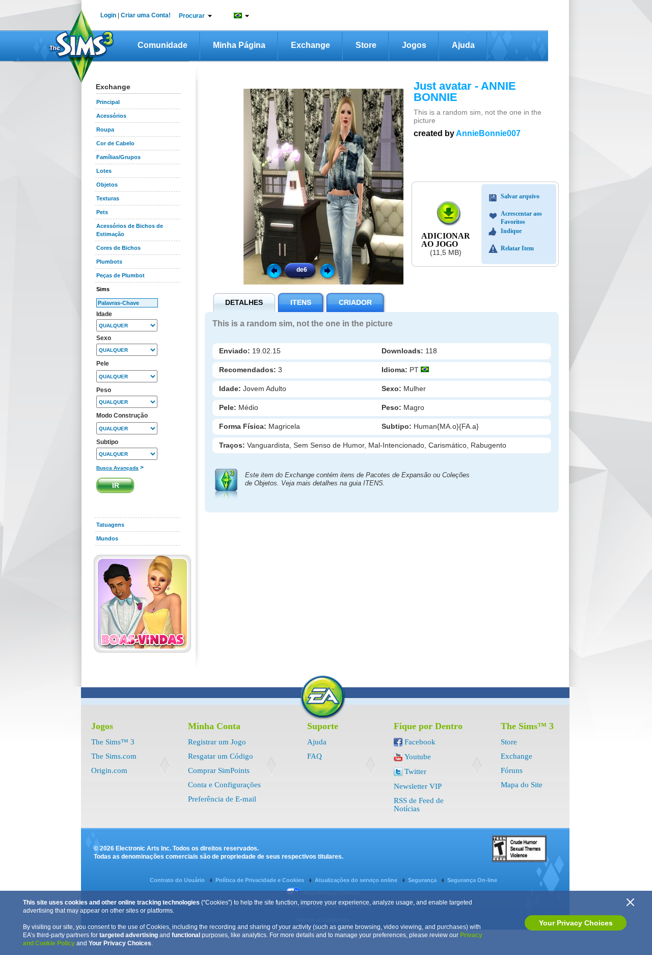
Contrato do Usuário (178, 880)
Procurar (192, 15)
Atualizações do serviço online (357, 880)
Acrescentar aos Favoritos (521, 215)
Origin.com (109, 770)
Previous (273, 270)
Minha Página (239, 45)
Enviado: (235, 351)
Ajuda (463, 45)
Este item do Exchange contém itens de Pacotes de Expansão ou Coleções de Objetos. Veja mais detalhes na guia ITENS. (357, 479)
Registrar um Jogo (217, 742)
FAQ (314, 756)
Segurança (423, 880)
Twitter (415, 771)
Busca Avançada (117, 468)
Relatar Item (517, 248)
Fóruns (512, 770)
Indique (511, 231)
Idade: (231, 388)
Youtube (417, 757)
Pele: (228, 407)
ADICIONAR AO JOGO (445, 239)
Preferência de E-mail (222, 799)
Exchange (310, 45)
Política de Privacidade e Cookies (260, 880)
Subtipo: (398, 426)
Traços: (233, 445)
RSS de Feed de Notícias (419, 804)
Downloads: (403, 351)
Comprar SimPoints (219, 770)
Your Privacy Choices (576, 923)
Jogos (414, 45)
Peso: (392, 407)
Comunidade (162, 45)
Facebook (420, 742)
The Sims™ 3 (112, 742)
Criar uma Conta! (146, 15)
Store (366, 45)
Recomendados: (248, 370)
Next (329, 270)
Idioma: (396, 370)
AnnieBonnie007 (488, 133)
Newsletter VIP (418, 786)
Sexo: (392, 388)
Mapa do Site (521, 785)
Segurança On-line (472, 880)
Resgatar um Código (220, 756)
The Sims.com (114, 756)
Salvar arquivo (520, 196)
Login (108, 15)
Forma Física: (243, 426)
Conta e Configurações (224, 785)
